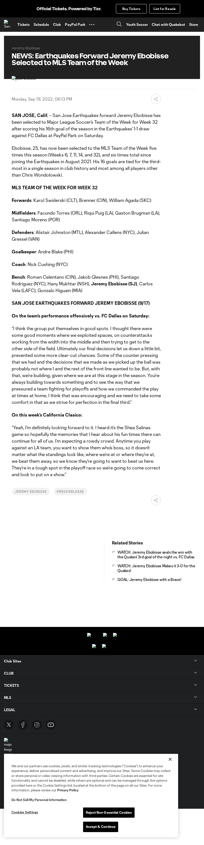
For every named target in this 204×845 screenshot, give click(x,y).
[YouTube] (51, 725)
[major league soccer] (8, 747)
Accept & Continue (100, 827)
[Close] (170, 759)
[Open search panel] (119, 24)
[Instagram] (37, 725)
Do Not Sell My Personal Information (39, 800)
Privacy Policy (67, 790)
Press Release (70, 491)
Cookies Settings (24, 812)
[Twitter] (9, 725)
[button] (91, 24)
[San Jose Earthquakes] (8, 24)
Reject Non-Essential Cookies (109, 812)
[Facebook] (23, 725)
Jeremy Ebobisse (31, 491)
